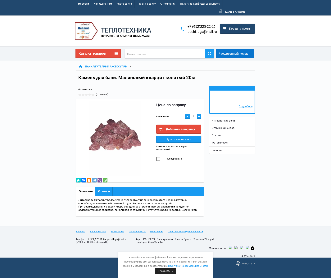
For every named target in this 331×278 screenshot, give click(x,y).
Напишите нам (102, 3)
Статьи (216, 135)
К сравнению (174, 158)
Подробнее (245, 106)
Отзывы (104, 191)
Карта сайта (124, 3)
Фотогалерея (220, 142)
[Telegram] (94, 180)
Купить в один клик (178, 139)
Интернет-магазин (223, 120)
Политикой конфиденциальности (188, 265)
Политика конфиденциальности (200, 3)
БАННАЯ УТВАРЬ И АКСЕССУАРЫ (106, 66)
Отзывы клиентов (223, 127)
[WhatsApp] (105, 180)
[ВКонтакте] (83, 180)
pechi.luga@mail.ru (202, 32)
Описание (86, 191)
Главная (217, 150)
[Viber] (99, 180)
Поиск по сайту (146, 3)
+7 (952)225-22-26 (201, 26)
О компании (167, 3)
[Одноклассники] (89, 180)
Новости (83, 3)
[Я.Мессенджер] (78, 180)
